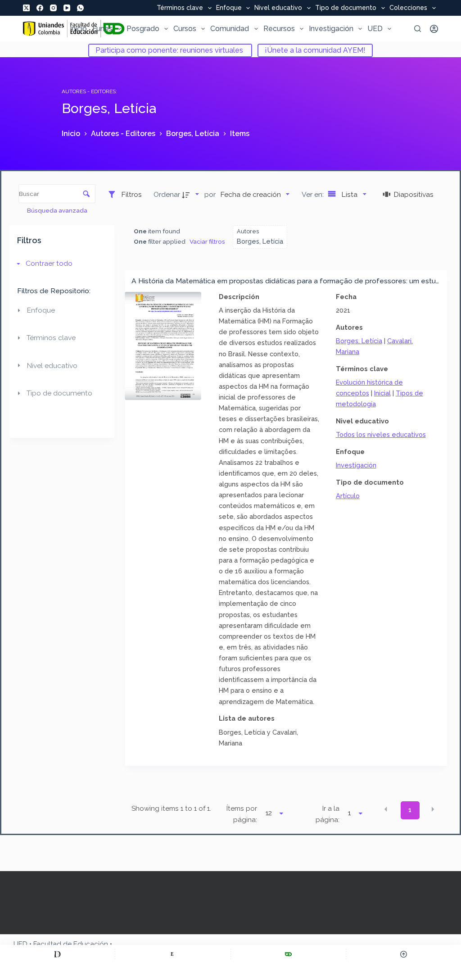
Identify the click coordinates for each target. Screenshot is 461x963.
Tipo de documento (345, 8)
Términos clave (180, 8)
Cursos (184, 28)
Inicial (382, 393)
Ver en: (313, 194)
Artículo (348, 496)
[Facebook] (39, 8)
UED (375, 28)
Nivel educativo (278, 8)
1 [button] (409, 809)
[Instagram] (53, 8)
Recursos (279, 28)
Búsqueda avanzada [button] (58, 210)
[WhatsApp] (80, 8)
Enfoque (229, 8)
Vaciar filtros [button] (207, 241)
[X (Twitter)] (26, 8)
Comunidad (229, 28)
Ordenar (167, 194)
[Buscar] (417, 28)
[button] (385, 809)
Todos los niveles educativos (381, 434)
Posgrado (143, 28)
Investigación (331, 28)
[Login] (434, 29)
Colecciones (408, 8)
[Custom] (57, 954)
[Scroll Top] (403, 954)
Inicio (78, 28)
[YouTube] (66, 8)
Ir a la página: (327, 814)
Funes (102, 28)
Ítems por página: (241, 814)
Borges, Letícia (359, 341)
